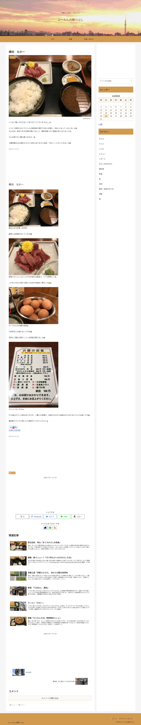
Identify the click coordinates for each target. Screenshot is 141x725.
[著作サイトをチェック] (45, 528)
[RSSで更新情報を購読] (55, 528)
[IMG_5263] (33, 305)
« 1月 (100, 124)
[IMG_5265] (33, 256)
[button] (77, 516)
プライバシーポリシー (126, 718)
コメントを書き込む (50, 698)
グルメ (13, 473)
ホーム (114, 718)
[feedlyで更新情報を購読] (50, 528)
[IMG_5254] (33, 374)
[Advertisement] (50, 164)
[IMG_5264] (33, 207)
